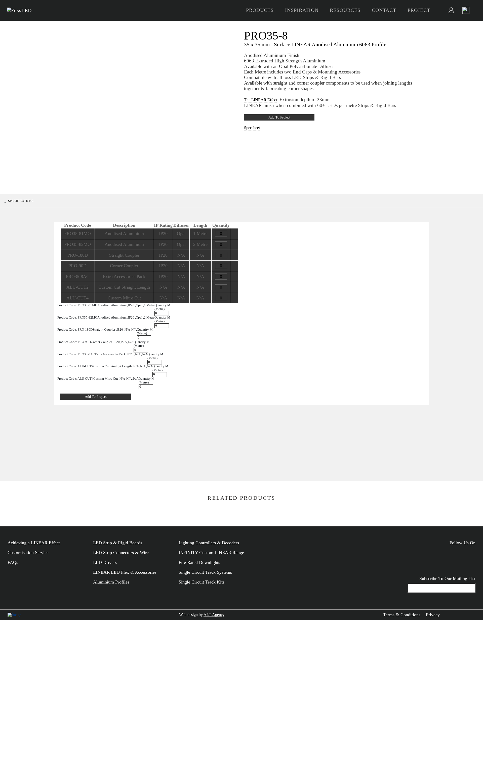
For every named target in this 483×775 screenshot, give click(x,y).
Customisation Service (28, 552)
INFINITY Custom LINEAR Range (211, 552)
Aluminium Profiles (111, 582)
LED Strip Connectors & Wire (121, 552)
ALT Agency (214, 614)
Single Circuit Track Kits (201, 582)
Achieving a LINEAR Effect (34, 542)
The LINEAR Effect (260, 100)
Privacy (433, 614)
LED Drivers (105, 562)
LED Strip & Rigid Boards (117, 542)
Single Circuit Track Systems (205, 572)
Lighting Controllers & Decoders (209, 542)
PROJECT (419, 10)
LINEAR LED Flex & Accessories (124, 572)
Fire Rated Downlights (199, 562)
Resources (345, 10)
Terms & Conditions (401, 614)
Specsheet (252, 128)
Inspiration (301, 10)
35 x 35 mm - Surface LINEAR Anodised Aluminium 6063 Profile (315, 44)
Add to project (279, 117)
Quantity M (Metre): (162, 307)
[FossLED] (19, 10)
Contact (384, 10)
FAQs (13, 562)
